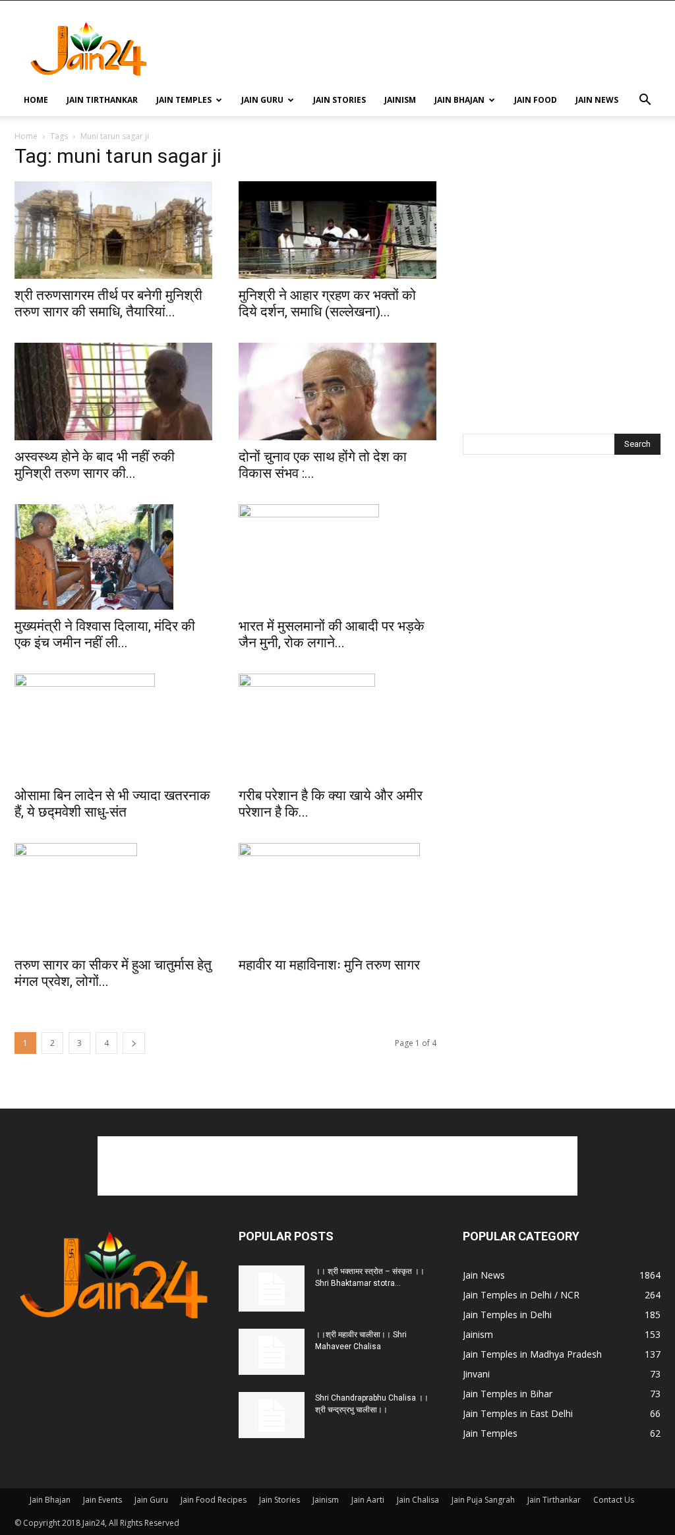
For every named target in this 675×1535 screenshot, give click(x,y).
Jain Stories (339, 99)
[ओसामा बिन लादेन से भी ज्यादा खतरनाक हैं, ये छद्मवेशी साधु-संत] (113, 726)
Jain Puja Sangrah (483, 1499)
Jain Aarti (367, 1499)
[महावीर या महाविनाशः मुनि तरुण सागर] (337, 895)
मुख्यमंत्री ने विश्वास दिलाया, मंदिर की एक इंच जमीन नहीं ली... (105, 634)
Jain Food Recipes (214, 1499)
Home (36, 99)
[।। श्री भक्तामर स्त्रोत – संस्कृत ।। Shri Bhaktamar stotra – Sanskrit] (272, 1288)
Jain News (596, 99)
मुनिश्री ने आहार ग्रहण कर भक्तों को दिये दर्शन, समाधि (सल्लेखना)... (327, 303)
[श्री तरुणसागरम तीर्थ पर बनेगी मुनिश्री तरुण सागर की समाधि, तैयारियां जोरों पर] (113, 230)
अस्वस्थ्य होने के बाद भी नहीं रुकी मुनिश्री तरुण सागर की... (95, 465)
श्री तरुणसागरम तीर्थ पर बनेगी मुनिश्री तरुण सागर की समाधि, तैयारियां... (108, 303)
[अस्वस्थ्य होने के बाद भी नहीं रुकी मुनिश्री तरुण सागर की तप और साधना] (113, 391)
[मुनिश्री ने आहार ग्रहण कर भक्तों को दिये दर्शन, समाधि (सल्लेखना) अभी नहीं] (337, 230)
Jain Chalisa (418, 1499)
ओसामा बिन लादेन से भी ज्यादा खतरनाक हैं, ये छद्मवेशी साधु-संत (112, 804)
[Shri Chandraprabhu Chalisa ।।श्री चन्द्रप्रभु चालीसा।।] (272, 1415)
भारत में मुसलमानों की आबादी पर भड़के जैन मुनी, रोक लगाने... (332, 634)
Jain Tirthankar (102, 99)
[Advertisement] (420, 49)
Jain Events (102, 1499)
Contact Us (613, 1499)
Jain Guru (262, 99)
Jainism (400, 99)
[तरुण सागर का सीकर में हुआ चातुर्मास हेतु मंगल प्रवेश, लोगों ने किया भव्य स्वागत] (113, 895)
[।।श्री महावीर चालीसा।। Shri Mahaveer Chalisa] (272, 1352)
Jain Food (535, 99)
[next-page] (134, 1043)
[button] (644, 101)
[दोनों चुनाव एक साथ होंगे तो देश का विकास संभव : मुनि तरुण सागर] (337, 391)
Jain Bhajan (459, 99)
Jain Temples (184, 99)
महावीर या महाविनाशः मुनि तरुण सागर (329, 965)
